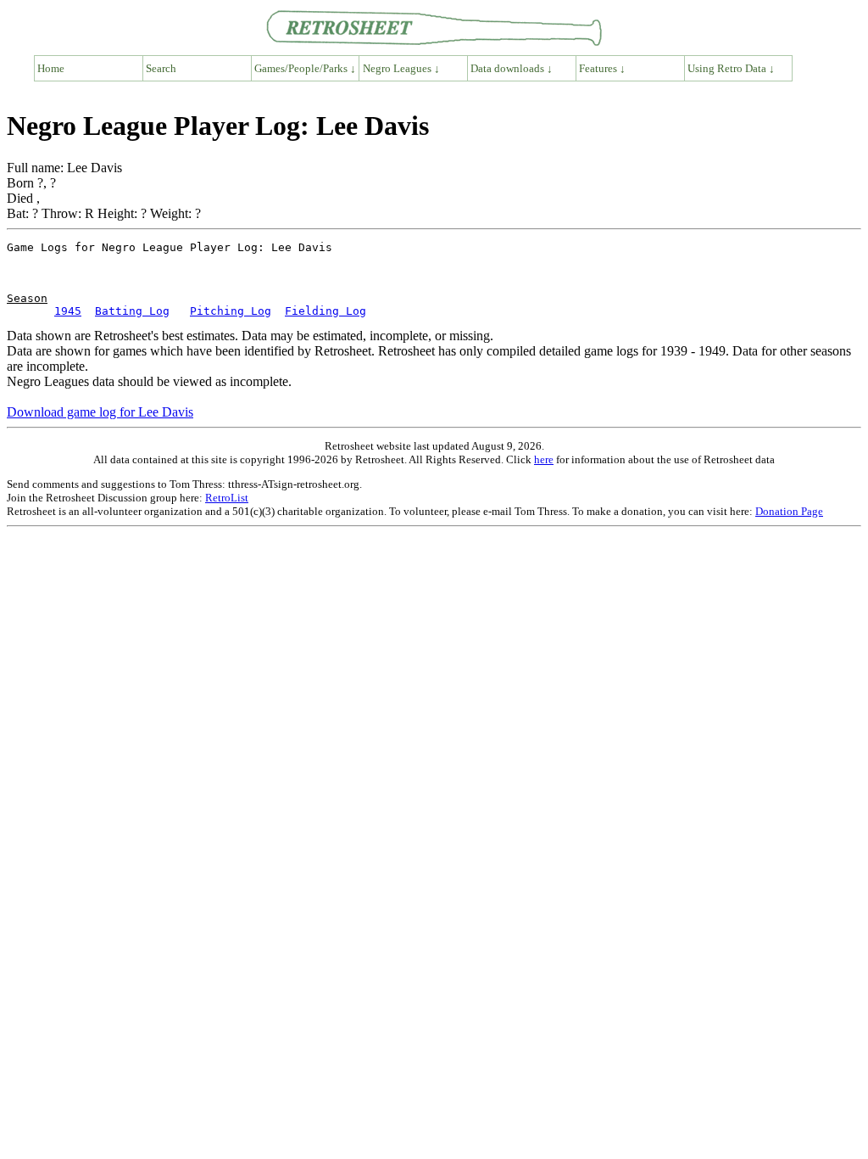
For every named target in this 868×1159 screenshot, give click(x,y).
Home (50, 68)
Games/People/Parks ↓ (305, 68)
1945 (67, 311)
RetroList (226, 497)
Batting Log (132, 311)
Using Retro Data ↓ (731, 68)
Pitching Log (230, 311)
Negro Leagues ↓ (401, 68)
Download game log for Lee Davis (100, 412)
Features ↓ (602, 68)
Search (161, 68)
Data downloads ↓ (511, 68)
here (544, 459)
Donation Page (789, 511)
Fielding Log (325, 311)
